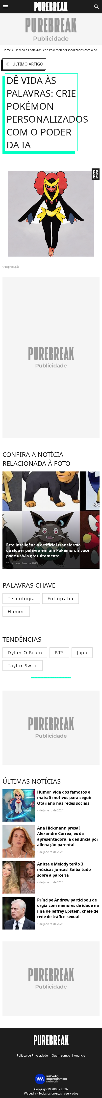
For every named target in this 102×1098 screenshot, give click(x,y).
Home (6, 50)
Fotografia (61, 598)
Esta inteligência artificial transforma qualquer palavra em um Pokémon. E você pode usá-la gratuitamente (47, 550)
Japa (82, 653)
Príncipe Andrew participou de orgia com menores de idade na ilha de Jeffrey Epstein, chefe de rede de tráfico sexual (68, 908)
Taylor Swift (22, 665)
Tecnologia (21, 598)
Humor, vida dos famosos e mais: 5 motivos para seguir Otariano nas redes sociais (64, 797)
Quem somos (61, 1055)
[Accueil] (51, 6)
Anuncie (79, 1055)
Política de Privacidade (32, 1055)
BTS (59, 653)
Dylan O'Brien (25, 653)
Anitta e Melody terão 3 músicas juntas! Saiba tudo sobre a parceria (64, 869)
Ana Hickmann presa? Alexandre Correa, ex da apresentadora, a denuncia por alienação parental (67, 836)
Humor (16, 611)
